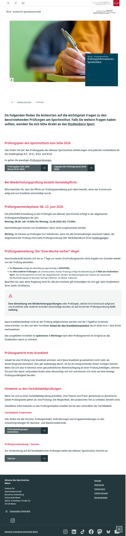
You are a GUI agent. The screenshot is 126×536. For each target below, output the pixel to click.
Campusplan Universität (20, 511)
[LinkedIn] (73, 531)
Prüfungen (40, 102)
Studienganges (100, 237)
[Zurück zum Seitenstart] (119, 529)
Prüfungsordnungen (40, 160)
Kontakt (97, 480)
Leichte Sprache (101, 493)
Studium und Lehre (24, 102)
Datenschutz (99, 489)
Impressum (99, 484)
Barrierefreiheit (100, 497)
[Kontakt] (23, 3)
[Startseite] (12, 102)
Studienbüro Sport (81, 124)
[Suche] (15, 3)
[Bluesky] (108, 531)
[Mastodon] (99, 531)
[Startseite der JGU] (105, 3)
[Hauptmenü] (8, 3)
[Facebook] (91, 531)
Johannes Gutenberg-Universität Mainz (21, 531)
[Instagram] (12, 520)
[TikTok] (82, 531)
